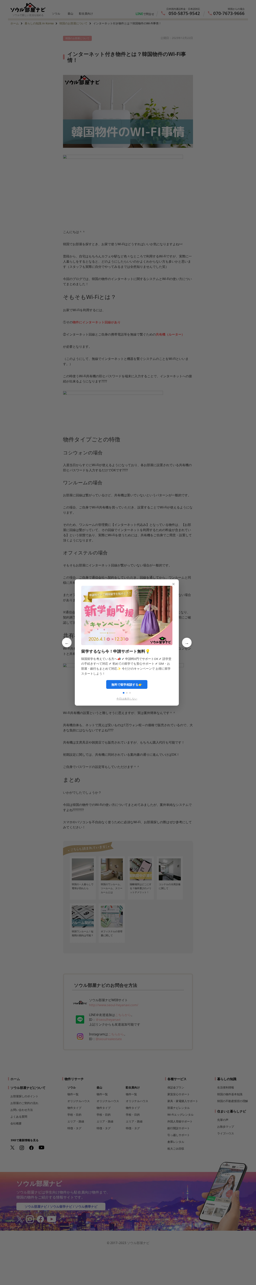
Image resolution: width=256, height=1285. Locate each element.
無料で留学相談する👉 (126, 684)
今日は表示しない (126, 698)
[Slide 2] (127, 693)
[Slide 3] (130, 693)
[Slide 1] (123, 693)
